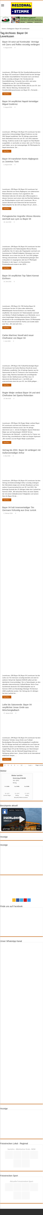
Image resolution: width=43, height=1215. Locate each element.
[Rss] (14, 900)
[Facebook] (17, 900)
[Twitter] (21, 900)
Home (3, 28)
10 (21, 765)
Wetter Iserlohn (17, 775)
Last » (30, 765)
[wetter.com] (7, 798)
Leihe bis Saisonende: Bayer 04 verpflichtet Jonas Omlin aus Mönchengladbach (17, 707)
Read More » (7, 94)
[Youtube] (25, 900)
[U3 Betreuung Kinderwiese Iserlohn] (21, 19)
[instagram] (29, 900)
